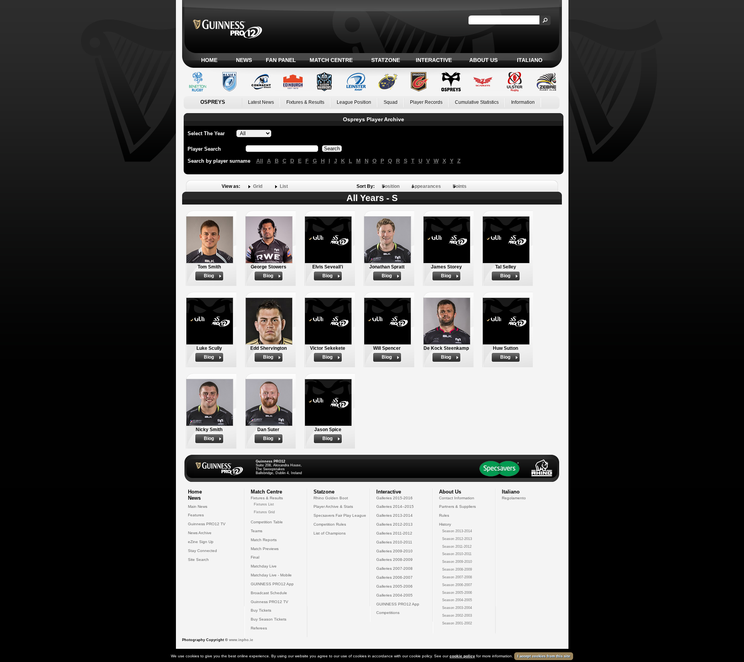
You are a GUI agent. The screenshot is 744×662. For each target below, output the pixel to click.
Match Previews (265, 549)
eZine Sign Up (201, 542)
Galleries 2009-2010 (394, 551)
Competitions (388, 612)
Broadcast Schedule (269, 593)
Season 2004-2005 (457, 600)
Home (209, 60)
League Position (354, 102)
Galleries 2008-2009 (394, 559)
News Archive (200, 533)
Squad (391, 102)
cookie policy (462, 656)
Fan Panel (281, 60)
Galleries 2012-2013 (394, 524)
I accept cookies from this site (543, 656)
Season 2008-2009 (457, 569)
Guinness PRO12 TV (207, 524)
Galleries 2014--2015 (395, 506)
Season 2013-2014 (457, 531)
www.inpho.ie (241, 640)
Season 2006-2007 (457, 585)
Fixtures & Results (305, 102)
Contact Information (456, 498)
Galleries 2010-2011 (394, 542)
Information (523, 102)
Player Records (426, 102)
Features (196, 515)
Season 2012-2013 (457, 539)
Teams (256, 531)
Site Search (198, 559)
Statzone (385, 60)
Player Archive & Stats (333, 506)
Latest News (261, 102)
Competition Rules (329, 524)
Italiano (529, 60)
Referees (259, 628)
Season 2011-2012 (457, 547)
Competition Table (267, 522)
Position (391, 186)
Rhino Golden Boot (330, 498)
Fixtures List (264, 504)
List (284, 186)
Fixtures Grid (264, 512)
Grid (257, 186)
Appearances (426, 186)
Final (255, 557)
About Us (483, 60)
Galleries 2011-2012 (394, 533)
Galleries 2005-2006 (394, 586)
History (445, 524)
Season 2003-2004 (457, 608)
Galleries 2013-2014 (394, 515)
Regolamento (514, 498)
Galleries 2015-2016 (394, 498)
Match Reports (264, 540)
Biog (209, 275)
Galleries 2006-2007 (394, 577)
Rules (444, 515)
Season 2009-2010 (457, 562)
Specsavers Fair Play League (339, 515)
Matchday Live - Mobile (271, 575)
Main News (197, 506)
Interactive (434, 60)
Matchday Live (264, 566)
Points (460, 186)
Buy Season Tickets (268, 619)
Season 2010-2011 (457, 554)
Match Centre (331, 60)
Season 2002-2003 (457, 615)
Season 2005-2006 (457, 593)
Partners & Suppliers (457, 506)
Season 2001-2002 (457, 623)
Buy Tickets (261, 610)
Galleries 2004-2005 (394, 595)
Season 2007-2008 (457, 577)
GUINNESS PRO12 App (272, 584)
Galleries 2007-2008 (394, 568)
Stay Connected (202, 551)
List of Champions (329, 533)
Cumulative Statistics (477, 102)
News (244, 60)
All (259, 161)
